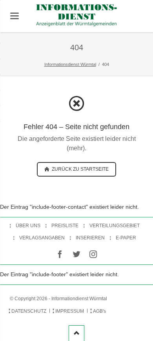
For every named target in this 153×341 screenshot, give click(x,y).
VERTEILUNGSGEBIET (114, 225)
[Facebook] (59, 254)
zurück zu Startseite (80, 169)
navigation (14, 16)
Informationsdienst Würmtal (70, 64)
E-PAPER (126, 238)
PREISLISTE (64, 225)
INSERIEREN (90, 238)
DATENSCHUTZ (28, 311)
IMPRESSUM (69, 311)
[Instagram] (93, 254)
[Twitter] (76, 254)
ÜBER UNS (28, 225)
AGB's (99, 311)
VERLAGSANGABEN (42, 238)
